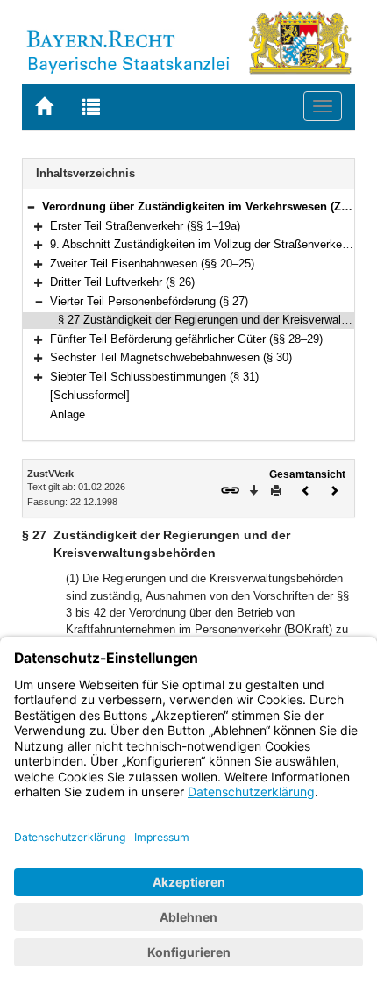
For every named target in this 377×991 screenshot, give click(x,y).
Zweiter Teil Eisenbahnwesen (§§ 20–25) (152, 263)
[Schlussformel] (90, 395)
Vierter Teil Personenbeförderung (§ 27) (149, 301)
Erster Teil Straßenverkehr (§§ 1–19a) (145, 225)
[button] (30, 206)
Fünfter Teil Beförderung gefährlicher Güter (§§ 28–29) (186, 339)
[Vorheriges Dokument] (306, 489)
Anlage (67, 414)
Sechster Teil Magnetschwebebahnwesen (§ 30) (171, 357)
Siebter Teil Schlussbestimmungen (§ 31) (154, 376)
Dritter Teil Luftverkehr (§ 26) (122, 282)
